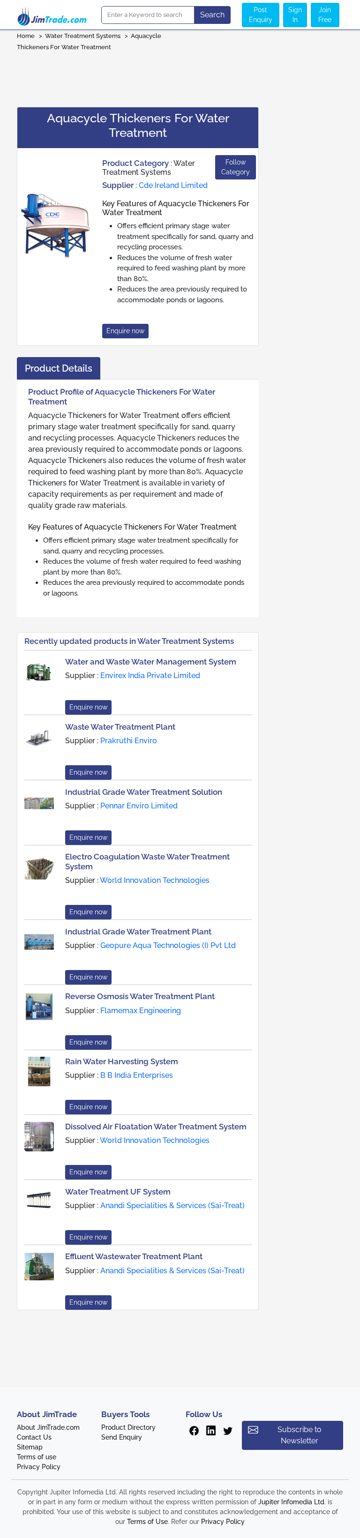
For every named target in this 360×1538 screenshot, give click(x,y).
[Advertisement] (180, 75)
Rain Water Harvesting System (121, 1061)
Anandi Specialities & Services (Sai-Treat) (172, 1205)
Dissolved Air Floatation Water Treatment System (156, 1126)
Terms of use (36, 1457)
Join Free (324, 14)
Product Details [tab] (58, 368)
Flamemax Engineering (140, 1010)
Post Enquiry (260, 14)
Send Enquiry (121, 1437)
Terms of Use (147, 1521)
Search (212, 14)
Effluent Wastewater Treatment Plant (133, 1256)
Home (26, 35)
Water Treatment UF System (118, 1191)
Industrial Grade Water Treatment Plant (138, 931)
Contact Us (34, 1437)
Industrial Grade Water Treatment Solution (143, 792)
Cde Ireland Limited (173, 185)
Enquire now (125, 331)
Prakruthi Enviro (128, 740)
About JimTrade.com (48, 1427)
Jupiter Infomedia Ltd (291, 1502)
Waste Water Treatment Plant (120, 727)
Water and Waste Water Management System (150, 661)
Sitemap (30, 1447)
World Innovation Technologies (155, 880)
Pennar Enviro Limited (139, 805)
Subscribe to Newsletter (300, 1435)
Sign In (295, 14)
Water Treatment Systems (82, 35)
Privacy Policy (38, 1467)
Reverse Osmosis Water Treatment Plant (140, 996)
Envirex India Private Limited (150, 675)
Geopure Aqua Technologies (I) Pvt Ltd (168, 945)
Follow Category (235, 167)
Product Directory (128, 1427)
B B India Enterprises (136, 1075)
